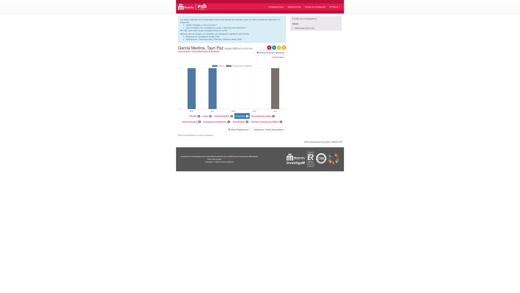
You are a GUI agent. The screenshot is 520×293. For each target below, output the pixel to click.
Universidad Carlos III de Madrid (206, 51)
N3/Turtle (279, 47)
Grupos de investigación (315, 6)
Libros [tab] (207, 115)
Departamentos (294, 6)
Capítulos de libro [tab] (223, 115)
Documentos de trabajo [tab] (262, 115)
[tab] (316, 18)
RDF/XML (269, 47)
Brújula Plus (226, 159)
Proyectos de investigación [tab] (216, 121)
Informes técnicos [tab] (191, 121)
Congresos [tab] (241, 115)
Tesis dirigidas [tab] (240, 121)
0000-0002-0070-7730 (304, 28)
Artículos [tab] (194, 115)
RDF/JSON (284, 47)
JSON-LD (274, 47)
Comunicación (184, 51)
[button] (335, 6)
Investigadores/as (276, 6)
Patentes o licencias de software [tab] (266, 121)
